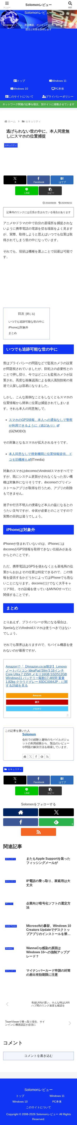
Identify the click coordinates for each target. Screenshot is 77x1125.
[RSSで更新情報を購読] (47, 756)
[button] (50, 190)
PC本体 (57, 1101)
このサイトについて (38, 1107)
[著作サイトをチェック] (24, 756)
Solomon (29, 734)
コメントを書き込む (38, 1055)
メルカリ (37, 708)
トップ (20, 1095)
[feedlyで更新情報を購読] (41, 756)
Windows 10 (20, 1101)
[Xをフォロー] (30, 756)
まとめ (12, 333)
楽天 (37, 702)
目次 (21, 313)
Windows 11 (57, 1095)
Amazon (37, 695)
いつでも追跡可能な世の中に (26, 321)
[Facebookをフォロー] (36, 756)
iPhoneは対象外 (18, 327)
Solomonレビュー (38, 4)
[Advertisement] (38, 53)
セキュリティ (15, 769)
